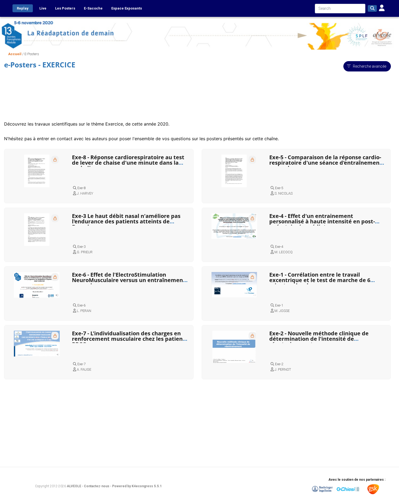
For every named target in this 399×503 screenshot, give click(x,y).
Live (42, 8)
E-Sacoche (93, 8)
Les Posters (65, 8)
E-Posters (31, 54)
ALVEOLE (74, 486)
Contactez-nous (97, 486)
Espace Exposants (126, 8)
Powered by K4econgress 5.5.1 (137, 486)
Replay (22, 8)
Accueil (14, 54)
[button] (382, 8)
